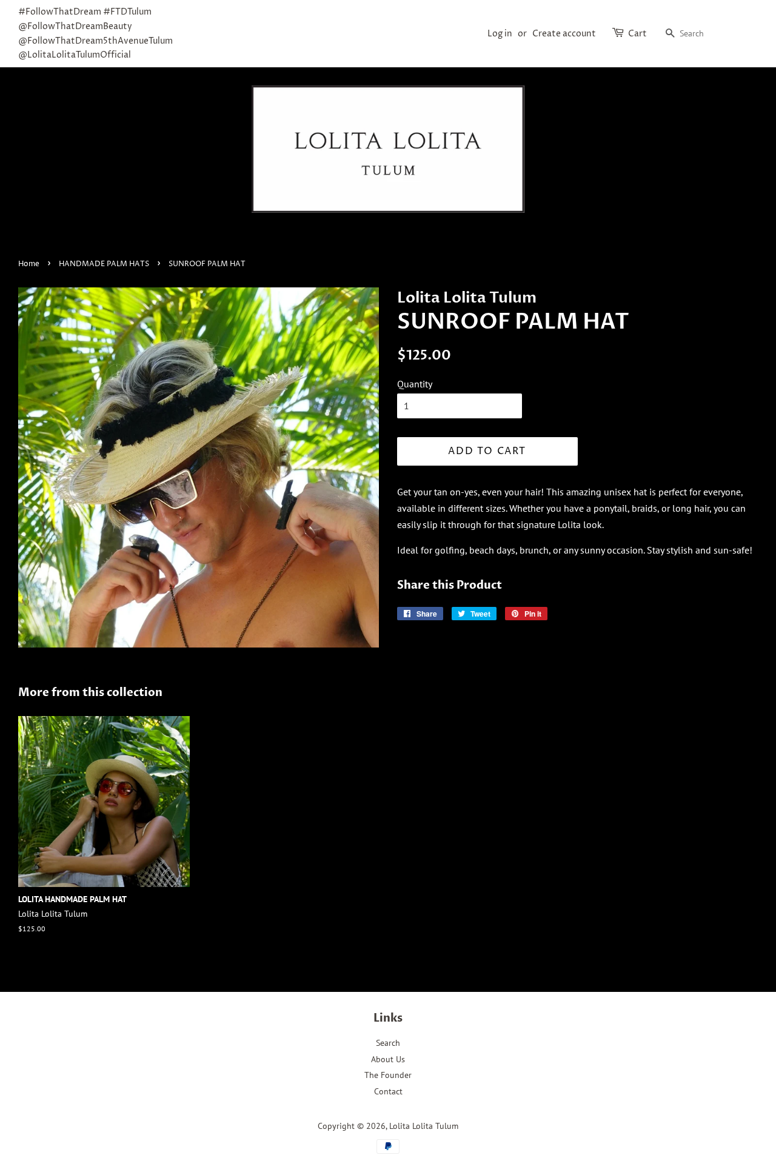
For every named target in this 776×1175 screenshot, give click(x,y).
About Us (388, 1059)
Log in (499, 33)
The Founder (388, 1075)
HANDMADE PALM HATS (104, 264)
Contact (388, 1091)
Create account (564, 33)
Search (388, 1042)
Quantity (414, 384)
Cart (637, 33)
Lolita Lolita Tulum (423, 1125)
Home (28, 264)
